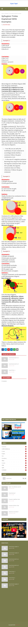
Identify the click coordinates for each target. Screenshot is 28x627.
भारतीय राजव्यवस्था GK (14, 449)
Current (14, 463)
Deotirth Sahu (6, 24)
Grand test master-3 (14, 552)
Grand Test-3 (12, 577)
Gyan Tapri (14, 3)
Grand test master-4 (14, 546)
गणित (14, 465)
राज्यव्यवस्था (14, 470)
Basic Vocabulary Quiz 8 (15, 486)
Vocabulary (14, 458)
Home (3, 13)
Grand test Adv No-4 (14, 357)
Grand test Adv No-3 (14, 364)
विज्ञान (14, 460)
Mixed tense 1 (12, 493)
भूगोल (14, 467)
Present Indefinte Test (14, 499)
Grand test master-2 (14, 584)
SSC (14, 456)
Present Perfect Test (14, 505)
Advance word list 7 (13, 511)
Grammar (14, 446)
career (14, 451)
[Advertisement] (14, 606)
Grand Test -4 (12, 370)
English (14, 453)
